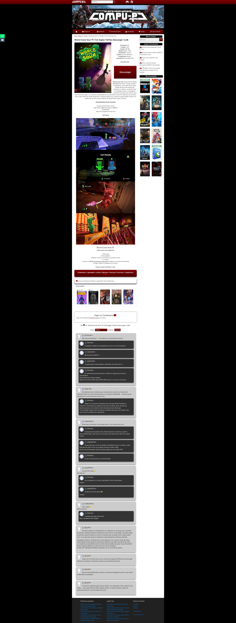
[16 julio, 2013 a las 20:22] (83, 335)
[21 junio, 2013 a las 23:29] (86, 400)
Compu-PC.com (137, 613)
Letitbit (98, 272)
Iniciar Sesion (156, 31)
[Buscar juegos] (161, 39)
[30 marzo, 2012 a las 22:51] (86, 513)
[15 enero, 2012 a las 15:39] (83, 569)
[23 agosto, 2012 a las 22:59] (86, 428)
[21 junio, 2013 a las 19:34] (83, 389)
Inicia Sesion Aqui (94, 318)
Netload (113, 272)
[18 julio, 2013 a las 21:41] (86, 352)
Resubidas (130, 31)
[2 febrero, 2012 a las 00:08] (83, 527)
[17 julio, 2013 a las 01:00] (86, 342)
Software (101, 31)
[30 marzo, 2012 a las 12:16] (83, 503)
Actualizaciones (116, 31)
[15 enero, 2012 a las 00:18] (83, 582)
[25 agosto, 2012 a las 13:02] (86, 455)
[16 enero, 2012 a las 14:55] (83, 556)
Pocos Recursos (109, 281)
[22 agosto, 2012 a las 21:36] (83, 421)
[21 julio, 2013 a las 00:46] (86, 370)
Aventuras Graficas (89, 281)
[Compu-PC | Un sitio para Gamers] (118, 17)
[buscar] (114, 1)
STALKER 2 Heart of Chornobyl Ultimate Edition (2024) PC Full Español (150, 70)
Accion (85, 36)
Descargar (125, 72)
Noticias (135, 606)
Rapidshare (129, 272)
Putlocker (120, 272)
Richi (86, 527)
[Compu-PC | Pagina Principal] (76, 32)
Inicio (75, 36)
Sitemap (135, 608)
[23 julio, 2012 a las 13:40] (83, 468)
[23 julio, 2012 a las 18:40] (86, 488)
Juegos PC (87, 31)
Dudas (142, 31)
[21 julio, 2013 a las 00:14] (86, 361)
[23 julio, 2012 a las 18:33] (86, 477)
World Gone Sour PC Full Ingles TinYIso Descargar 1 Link (101, 39)
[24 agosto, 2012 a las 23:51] (86, 442)
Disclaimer (136, 604)
